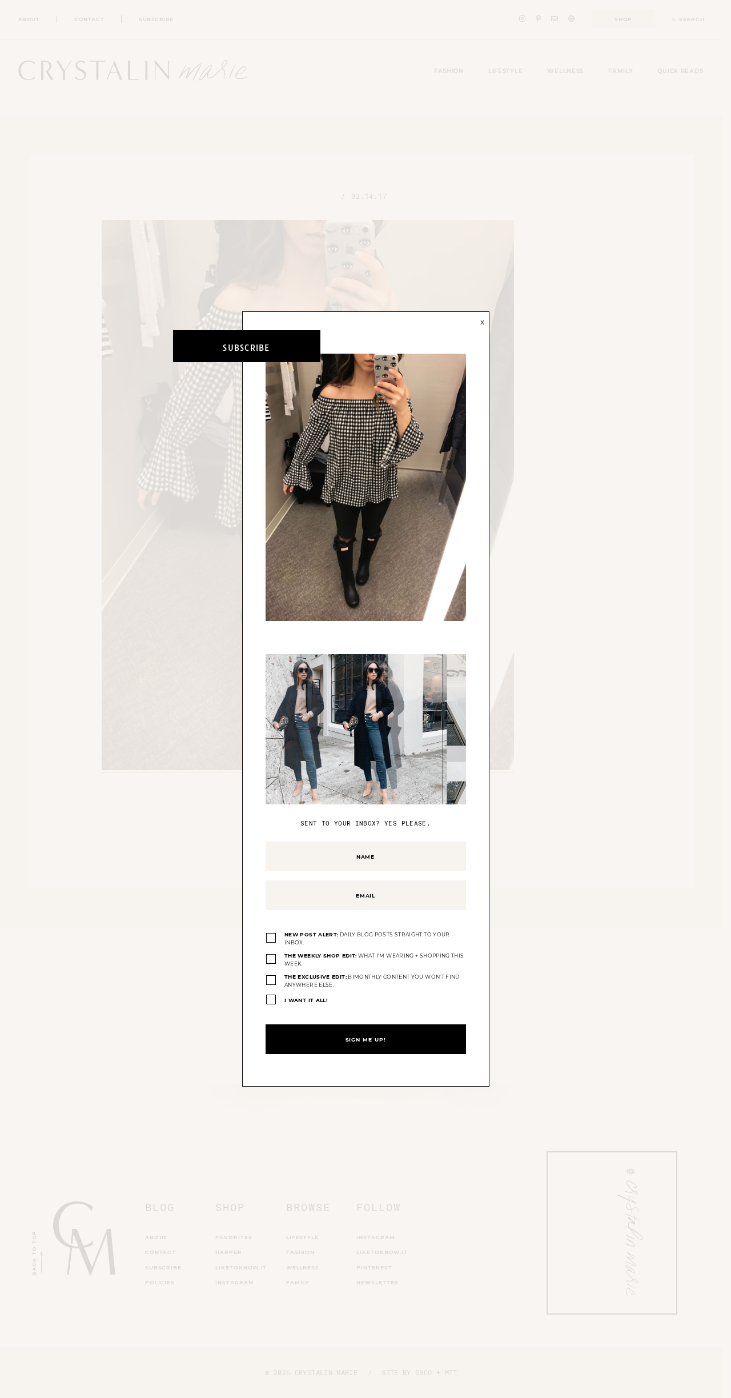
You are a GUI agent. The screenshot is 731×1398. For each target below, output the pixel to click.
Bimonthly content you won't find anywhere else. (372, 981)
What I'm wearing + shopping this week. (374, 959)
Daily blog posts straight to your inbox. (367, 938)
